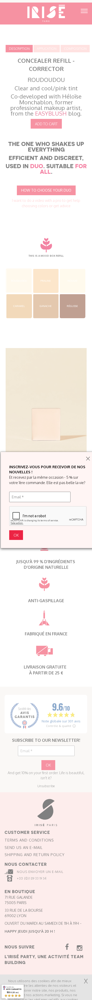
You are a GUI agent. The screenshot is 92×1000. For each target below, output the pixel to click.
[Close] (88, 459)
